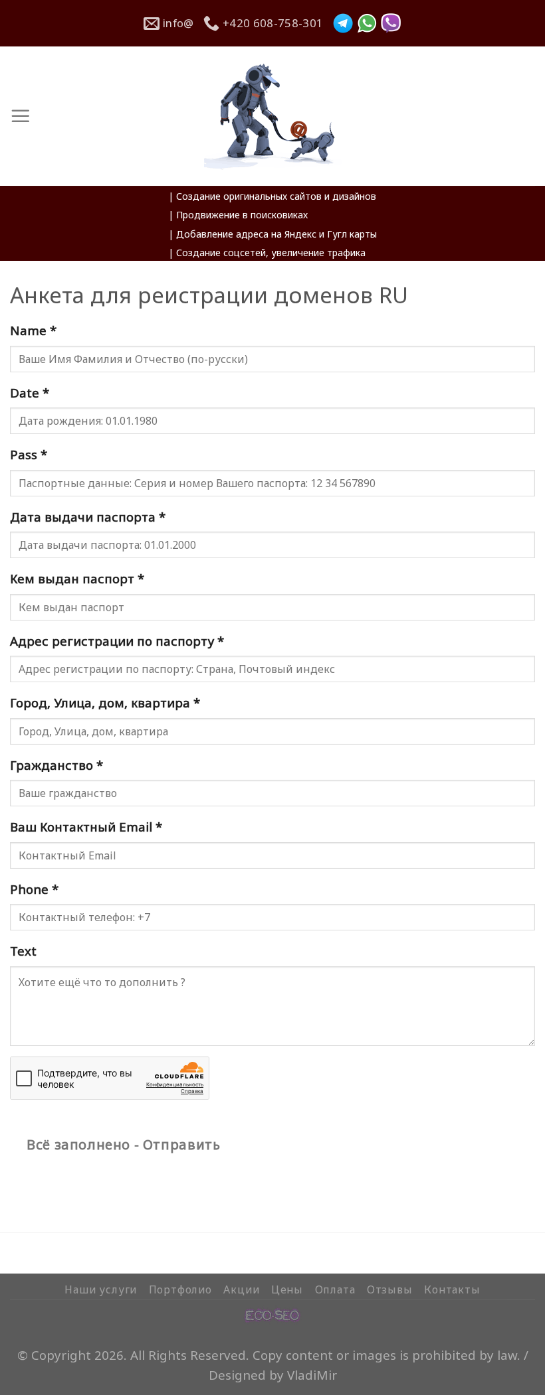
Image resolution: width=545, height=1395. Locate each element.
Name (33, 330)
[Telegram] (343, 23)
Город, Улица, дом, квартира (105, 702)
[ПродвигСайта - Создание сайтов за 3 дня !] (273, 116)
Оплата (335, 1289)
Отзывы (390, 1289)
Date (29, 392)
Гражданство (56, 765)
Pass (28, 454)
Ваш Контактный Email (86, 826)
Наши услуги (100, 1289)
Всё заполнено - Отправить (123, 1144)
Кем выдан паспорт (77, 578)
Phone (34, 889)
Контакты (452, 1289)
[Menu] (20, 116)
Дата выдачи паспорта (87, 516)
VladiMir (312, 1374)
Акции (241, 1289)
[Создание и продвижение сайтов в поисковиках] (272, 1313)
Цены (287, 1289)
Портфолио (180, 1289)
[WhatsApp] (367, 23)
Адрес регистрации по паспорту (117, 640)
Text (23, 950)
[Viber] (390, 23)
